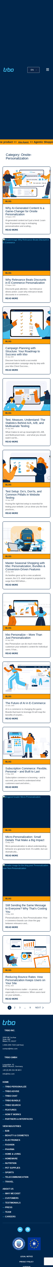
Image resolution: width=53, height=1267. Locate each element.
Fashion (9, 1145)
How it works (13, 1114)
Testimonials (13, 1203)
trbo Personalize (15, 1087)
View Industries (12, 1126)
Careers (10, 1217)
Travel (9, 1182)
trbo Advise (12, 1091)
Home (6, 1082)
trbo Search (13, 1105)
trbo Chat (11, 1096)
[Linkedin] (20, 1229)
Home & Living (13, 1154)
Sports (9, 1172)
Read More (11, 230)
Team (8, 1212)
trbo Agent (12, 142)
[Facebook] (27, 1229)
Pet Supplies (12, 1168)
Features (10, 1110)
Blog (8, 201)
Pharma (9, 1149)
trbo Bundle (12, 1100)
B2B (7, 1131)
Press (8, 1207)
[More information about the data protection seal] (18, 1243)
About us (8, 1189)
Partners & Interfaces (19, 1119)
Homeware (11, 1158)
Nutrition (10, 1163)
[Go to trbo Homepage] (8, 70)
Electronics (12, 1140)
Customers (12, 1198)
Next (38, 1008)
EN (32, 70)
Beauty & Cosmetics (17, 1135)
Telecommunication (16, 1177)
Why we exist (12, 1193)
